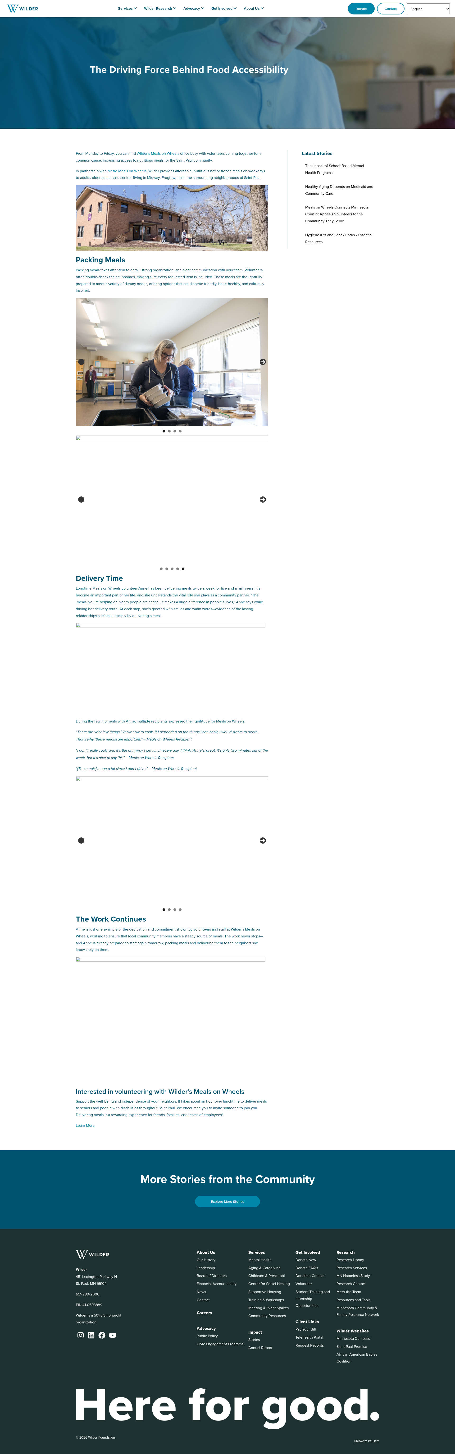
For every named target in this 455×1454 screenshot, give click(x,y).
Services (256, 1252)
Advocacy (206, 1328)
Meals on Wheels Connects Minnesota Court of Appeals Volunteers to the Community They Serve (337, 213)
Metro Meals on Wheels (127, 170)
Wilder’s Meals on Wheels (158, 153)
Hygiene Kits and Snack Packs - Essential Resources (339, 238)
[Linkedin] (91, 1335)
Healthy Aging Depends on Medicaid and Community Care (339, 190)
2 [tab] (169, 431)
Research (346, 1252)
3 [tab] (174, 431)
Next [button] (263, 362)
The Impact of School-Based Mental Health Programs (334, 169)
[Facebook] (102, 1335)
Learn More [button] (85, 1125)
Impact (255, 1332)
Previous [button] (81, 362)
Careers (204, 1313)
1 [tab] (164, 431)
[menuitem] (127, 8)
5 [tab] (183, 569)
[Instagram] (80, 1335)
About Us (206, 1252)
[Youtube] (112, 1335)
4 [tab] (180, 431)
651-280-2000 (88, 1294)
